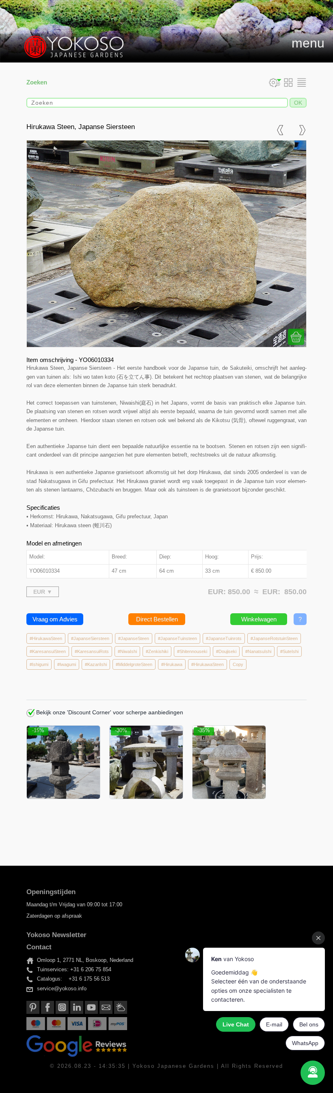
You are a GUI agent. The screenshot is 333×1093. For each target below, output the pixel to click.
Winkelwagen (259, 619)
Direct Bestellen (157, 619)
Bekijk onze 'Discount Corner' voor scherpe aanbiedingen (109, 712)
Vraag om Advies (55, 619)
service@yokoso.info (61, 989)
